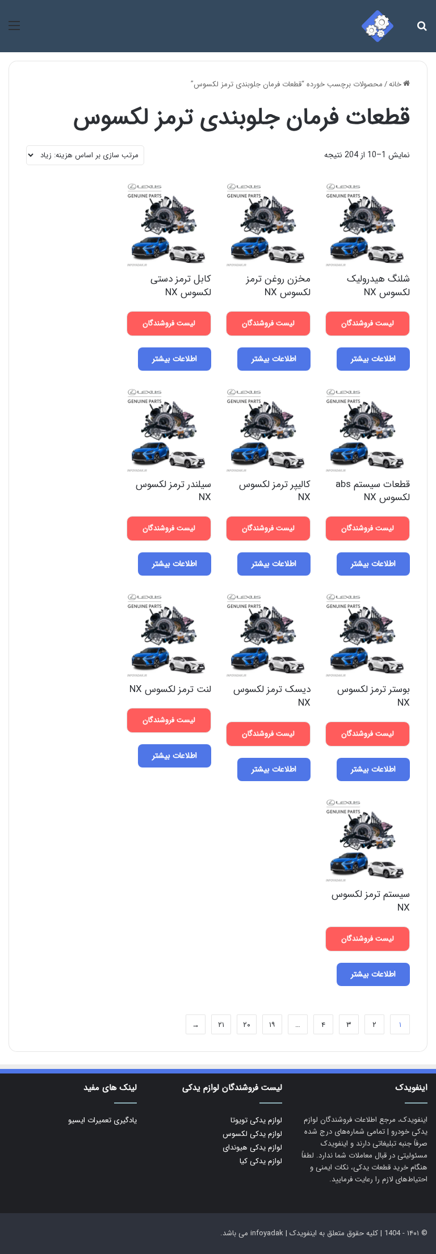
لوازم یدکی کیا (261, 1161)
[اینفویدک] (377, 26)
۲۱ (221, 1025)
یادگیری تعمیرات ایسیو (102, 1120)
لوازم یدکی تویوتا (256, 1120)
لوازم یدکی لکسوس (252, 1134)
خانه (395, 84)
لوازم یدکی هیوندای (252, 1148)
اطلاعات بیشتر (373, 359)
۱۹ (272, 1025)
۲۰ (246, 1025)
